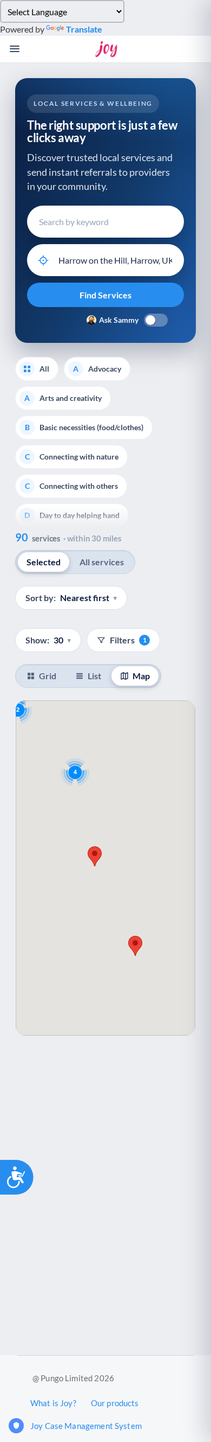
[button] (94, 856)
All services (102, 562)
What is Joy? (53, 1403)
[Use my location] (43, 260)
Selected (44, 562)
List (94, 676)
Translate (84, 29)
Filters (128, 640)
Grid (47, 676)
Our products (115, 1403)
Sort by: (71, 597)
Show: (48, 640)
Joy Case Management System (86, 1426)
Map (141, 676)
